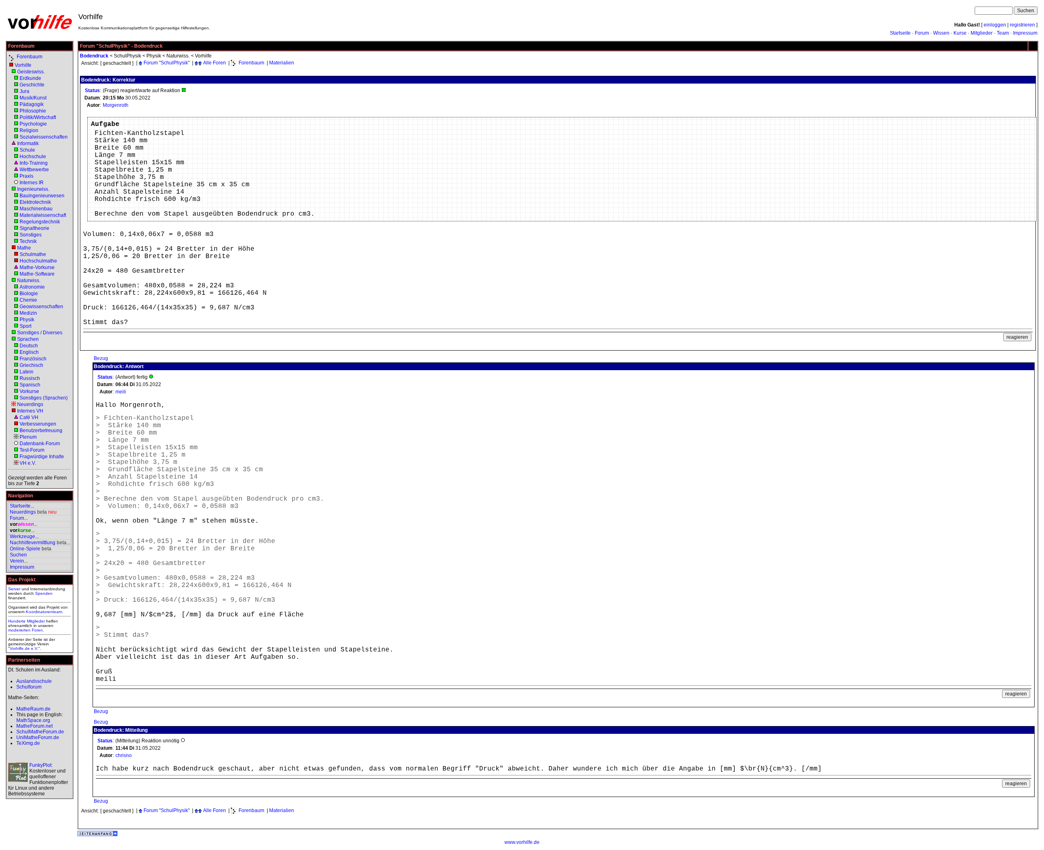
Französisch (33, 359)
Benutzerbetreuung (41, 430)
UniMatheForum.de (37, 737)
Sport (25, 326)
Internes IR (32, 182)
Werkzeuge (22, 536)
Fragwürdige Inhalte (42, 456)
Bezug (101, 358)
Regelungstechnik (40, 222)
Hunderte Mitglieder (26, 621)
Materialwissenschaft (43, 215)
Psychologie (33, 124)
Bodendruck (94, 56)
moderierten (19, 630)
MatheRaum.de (33, 709)
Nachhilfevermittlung (32, 542)
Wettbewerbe (34, 169)
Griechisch (31, 365)
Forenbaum (29, 57)
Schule (27, 150)
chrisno (123, 755)
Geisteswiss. (31, 72)
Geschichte (32, 85)
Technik (28, 241)
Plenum (28, 437)
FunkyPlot (40, 765)
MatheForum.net (34, 726)
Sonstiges (31, 235)
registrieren (1022, 25)
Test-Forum (32, 450)
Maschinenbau (36, 209)
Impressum (1025, 33)
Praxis (26, 176)
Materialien (281, 63)
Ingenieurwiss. (33, 189)
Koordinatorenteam (44, 611)
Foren (37, 630)
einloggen (995, 25)
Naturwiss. (28, 280)
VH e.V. (28, 463)
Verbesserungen (38, 424)
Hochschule (33, 156)
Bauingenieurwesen (42, 196)
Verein (17, 561)
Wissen (941, 33)
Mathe (24, 248)
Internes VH (30, 411)
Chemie (28, 300)
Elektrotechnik (35, 202)
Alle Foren (214, 63)
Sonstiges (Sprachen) (44, 398)
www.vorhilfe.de (522, 842)
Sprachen (28, 339)
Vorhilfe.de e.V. (24, 648)
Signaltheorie (34, 228)
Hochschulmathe (38, 261)
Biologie (29, 293)
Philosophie (33, 111)
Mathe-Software (37, 274)
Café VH (29, 417)
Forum (922, 33)
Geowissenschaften (41, 306)
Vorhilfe (23, 65)
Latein (26, 372)
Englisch (29, 352)
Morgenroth (115, 105)
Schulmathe (33, 254)
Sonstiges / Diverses (39, 333)
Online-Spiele (25, 549)
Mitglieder (982, 33)
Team (1003, 33)
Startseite (900, 33)
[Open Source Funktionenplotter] (18, 772)
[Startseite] (39, 28)
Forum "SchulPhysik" (167, 63)
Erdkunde (30, 78)
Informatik (28, 143)
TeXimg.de (28, 743)
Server (14, 589)
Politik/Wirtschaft (38, 117)
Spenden (44, 593)
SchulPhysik (127, 56)
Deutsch (29, 346)
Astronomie (32, 287)
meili (120, 392)
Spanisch (30, 385)
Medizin (28, 313)
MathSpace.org (33, 720)
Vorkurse (29, 391)
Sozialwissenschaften (44, 137)
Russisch (30, 378)
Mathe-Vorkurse (37, 267)
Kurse (960, 33)
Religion (29, 130)
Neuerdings (30, 404)
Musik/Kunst (33, 98)
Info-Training (34, 163)
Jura (24, 91)
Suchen (18, 555)
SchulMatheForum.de (40, 732)
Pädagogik (32, 104)
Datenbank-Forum (40, 443)
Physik (27, 319)
